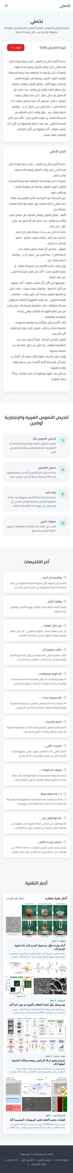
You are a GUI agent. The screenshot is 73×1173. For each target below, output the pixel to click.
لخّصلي (65, 5)
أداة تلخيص (11, 1160)
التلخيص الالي (27, 1160)
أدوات (18, 47)
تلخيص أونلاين (44, 1160)
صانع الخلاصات (62, 1160)
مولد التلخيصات (38, 1164)
